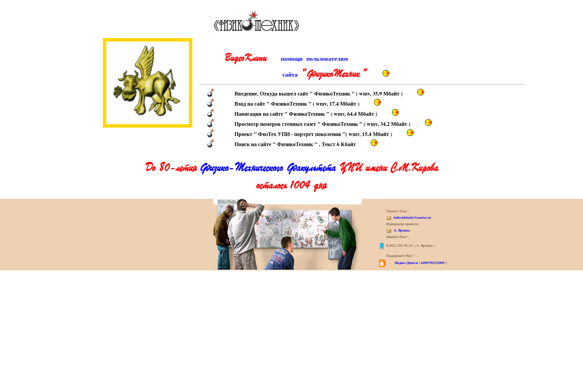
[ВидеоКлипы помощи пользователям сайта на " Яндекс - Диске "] (386, 73)
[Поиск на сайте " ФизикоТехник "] (374, 142)
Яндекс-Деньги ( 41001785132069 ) (420, 262)
